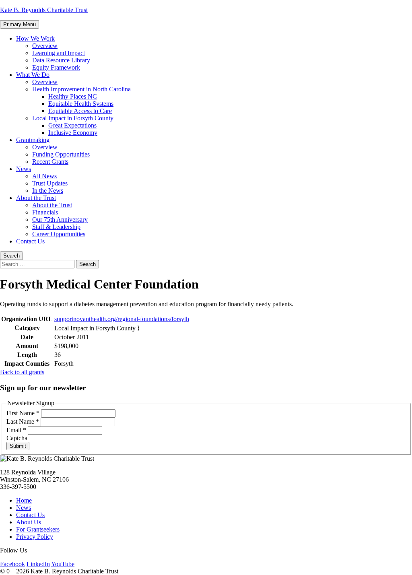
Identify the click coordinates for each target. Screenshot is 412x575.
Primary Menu (19, 24)
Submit (18, 446)
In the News (47, 190)
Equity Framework (56, 67)
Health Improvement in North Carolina (81, 89)
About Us (28, 522)
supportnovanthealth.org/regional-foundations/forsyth (121, 318)
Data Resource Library (61, 60)
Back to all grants (22, 372)
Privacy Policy (34, 536)
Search (11, 256)
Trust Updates (50, 183)
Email (16, 430)
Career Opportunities (58, 234)
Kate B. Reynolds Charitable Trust (44, 9)
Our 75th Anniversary (60, 219)
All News (44, 176)
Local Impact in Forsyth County (72, 118)
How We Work (35, 38)
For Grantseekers (38, 529)
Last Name (22, 421)
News (23, 168)
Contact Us (30, 241)
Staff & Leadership (56, 226)
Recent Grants (50, 161)
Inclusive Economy (72, 132)
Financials (45, 212)
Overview (45, 45)
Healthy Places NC (72, 96)
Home (24, 500)
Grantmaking (32, 139)
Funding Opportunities (61, 154)
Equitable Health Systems (80, 103)
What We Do (32, 74)
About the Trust (36, 197)
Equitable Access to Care (80, 110)
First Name (22, 413)
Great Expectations (72, 125)
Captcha (16, 438)
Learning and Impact (58, 52)
